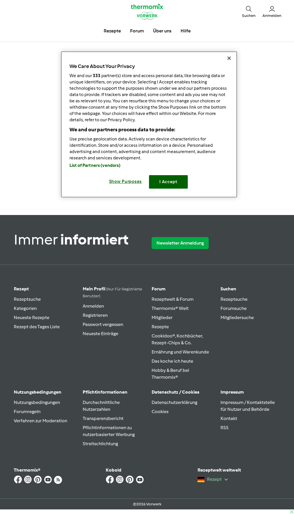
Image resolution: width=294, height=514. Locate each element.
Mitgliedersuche (237, 317)
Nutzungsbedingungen (37, 402)
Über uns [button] (162, 31)
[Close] (229, 58)
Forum (158, 289)
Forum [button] (137, 31)
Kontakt (228, 418)
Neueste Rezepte (31, 317)
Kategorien (25, 308)
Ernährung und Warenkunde (180, 352)
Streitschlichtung (100, 443)
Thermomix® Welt (170, 308)
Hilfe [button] (186, 31)
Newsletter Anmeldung (180, 243)
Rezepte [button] (112, 31)
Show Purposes (125, 181)
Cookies (160, 411)
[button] (249, 11)
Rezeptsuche (27, 299)
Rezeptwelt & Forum (173, 299)
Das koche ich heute (172, 361)
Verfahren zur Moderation (40, 420)
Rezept (21, 289)
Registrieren (95, 315)
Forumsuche (233, 308)
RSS (224, 427)
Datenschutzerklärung (174, 402)
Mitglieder (162, 317)
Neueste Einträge (100, 333)
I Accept (168, 181)
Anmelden (93, 306)
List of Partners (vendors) (95, 165)
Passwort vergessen (103, 324)
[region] (149, 124)
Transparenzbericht (103, 418)
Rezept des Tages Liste (37, 326)
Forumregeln (27, 411)
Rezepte (160, 326)
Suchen (228, 289)
